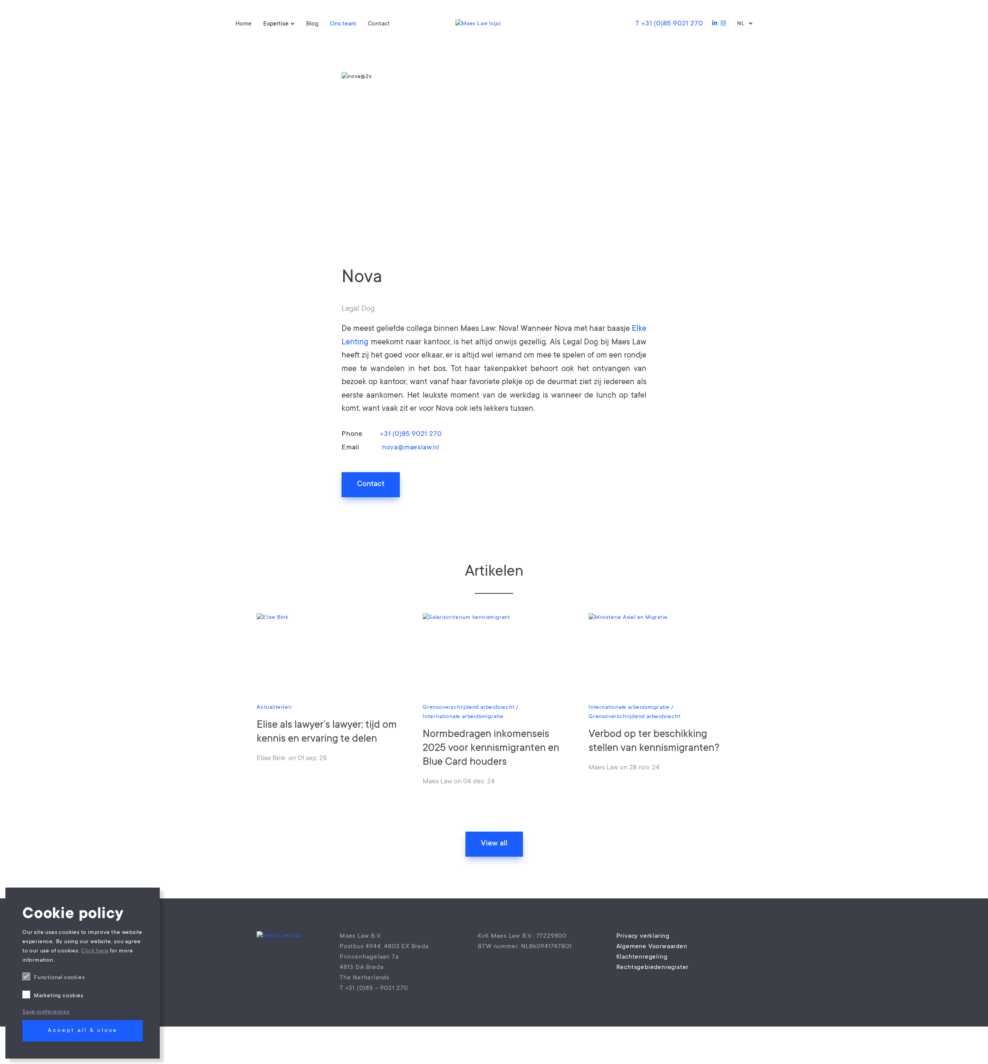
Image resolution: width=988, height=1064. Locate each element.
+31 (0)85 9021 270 (411, 434)
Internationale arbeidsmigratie (463, 717)
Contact (379, 23)
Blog (312, 23)
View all (494, 844)
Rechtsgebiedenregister (652, 967)
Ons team (343, 23)
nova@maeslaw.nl (409, 448)
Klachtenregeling (642, 957)
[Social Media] (714, 24)
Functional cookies (59, 978)
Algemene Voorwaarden (651, 946)
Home (243, 23)
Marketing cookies (58, 996)
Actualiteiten (274, 708)
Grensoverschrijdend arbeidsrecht (469, 708)
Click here (94, 951)
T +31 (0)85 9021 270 (669, 24)
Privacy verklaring (643, 936)
